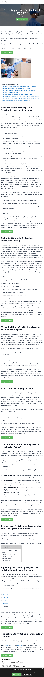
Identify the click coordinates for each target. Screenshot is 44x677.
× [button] (42, 668)
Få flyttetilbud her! (7, 52)
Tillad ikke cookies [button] (27, 674)
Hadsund (5, 594)
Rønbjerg (5, 603)
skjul (16, 84)
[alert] (22, 672)
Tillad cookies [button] (16, 674)
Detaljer (34, 672)
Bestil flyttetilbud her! (22, 19)
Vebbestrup (6, 609)
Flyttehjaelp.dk (6, 2)
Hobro (5, 600)
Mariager (5, 597)
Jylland (6, 645)
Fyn (11, 645)
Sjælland (19, 645)
